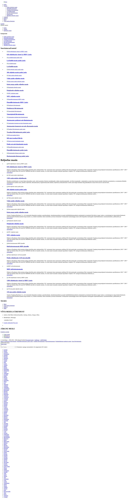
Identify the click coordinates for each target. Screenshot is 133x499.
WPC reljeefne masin (13, 96)
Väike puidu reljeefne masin (15, 78)
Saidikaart (36, 340)
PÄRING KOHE (5, 332)
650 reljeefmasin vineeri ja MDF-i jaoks (19, 54)
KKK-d (5, 18)
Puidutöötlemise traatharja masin (63, 341)
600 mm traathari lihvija (14, 138)
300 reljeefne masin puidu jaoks (17, 72)
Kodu (5, 4)
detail (11, 172)
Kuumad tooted (29, 340)
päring (8, 172)
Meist (5, 19)
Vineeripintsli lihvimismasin (15, 114)
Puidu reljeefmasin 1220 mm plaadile (18, 258)
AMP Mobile (43, 340)
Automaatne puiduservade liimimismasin (20, 120)
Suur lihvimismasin (76, 341)
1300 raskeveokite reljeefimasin (16, 178)
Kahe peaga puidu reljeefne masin (17, 84)
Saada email (3, 344)
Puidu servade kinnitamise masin (17, 144)
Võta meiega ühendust (9, 21)
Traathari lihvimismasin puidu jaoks (18, 132)
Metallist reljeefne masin (13, 15)
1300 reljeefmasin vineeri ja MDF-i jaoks (19, 280)
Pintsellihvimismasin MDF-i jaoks (17, 102)
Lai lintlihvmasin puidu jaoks (16, 60)
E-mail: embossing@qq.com (11, 322)
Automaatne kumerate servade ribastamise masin (22, 126)
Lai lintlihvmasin (11, 11)
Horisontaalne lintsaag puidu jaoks (18, 156)
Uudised (6, 17)
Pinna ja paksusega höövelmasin (8, 341)
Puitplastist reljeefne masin (15, 90)
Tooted (5, 6)
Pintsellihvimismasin (12, 8)
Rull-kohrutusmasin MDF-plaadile (18, 246)
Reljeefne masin (7, 30)
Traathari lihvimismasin (12, 10)
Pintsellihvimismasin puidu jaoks (17, 150)
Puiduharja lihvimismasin (15, 108)
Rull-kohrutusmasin (50, 341)
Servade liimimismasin (12, 13)
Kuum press (10, 14)
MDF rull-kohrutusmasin (15, 269)
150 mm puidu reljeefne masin (16, 292)
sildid (5, 308)
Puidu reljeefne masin (12, 7)
